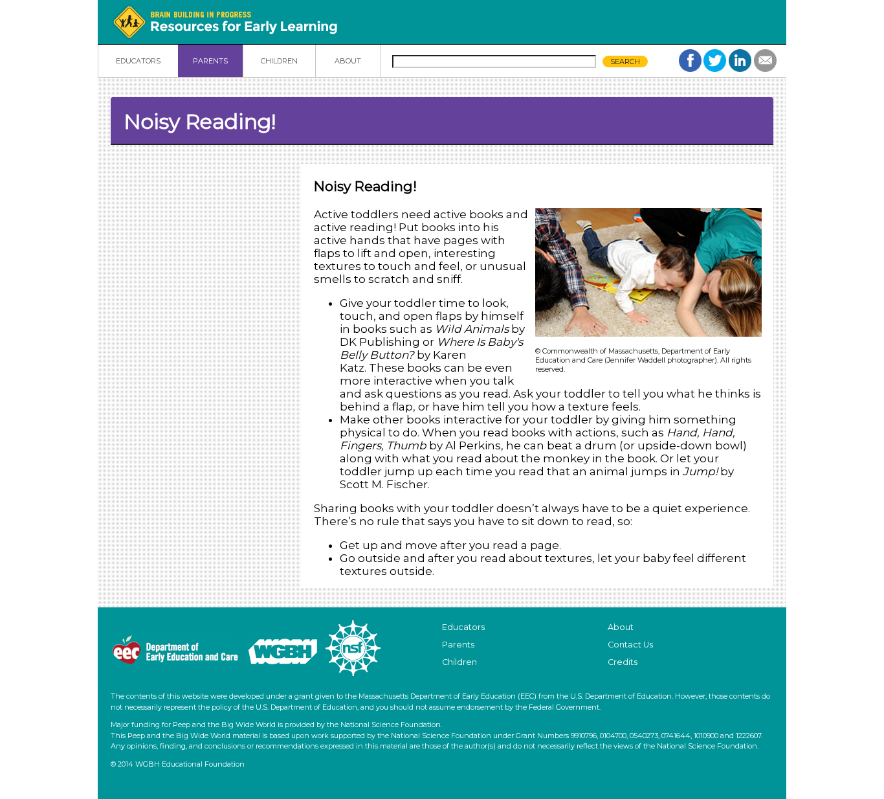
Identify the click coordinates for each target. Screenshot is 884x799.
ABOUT (348, 60)
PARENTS (210, 60)
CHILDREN (279, 60)
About (621, 627)
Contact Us (630, 644)
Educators (463, 627)
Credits (622, 662)
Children (459, 662)
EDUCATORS (138, 60)
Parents (458, 644)
